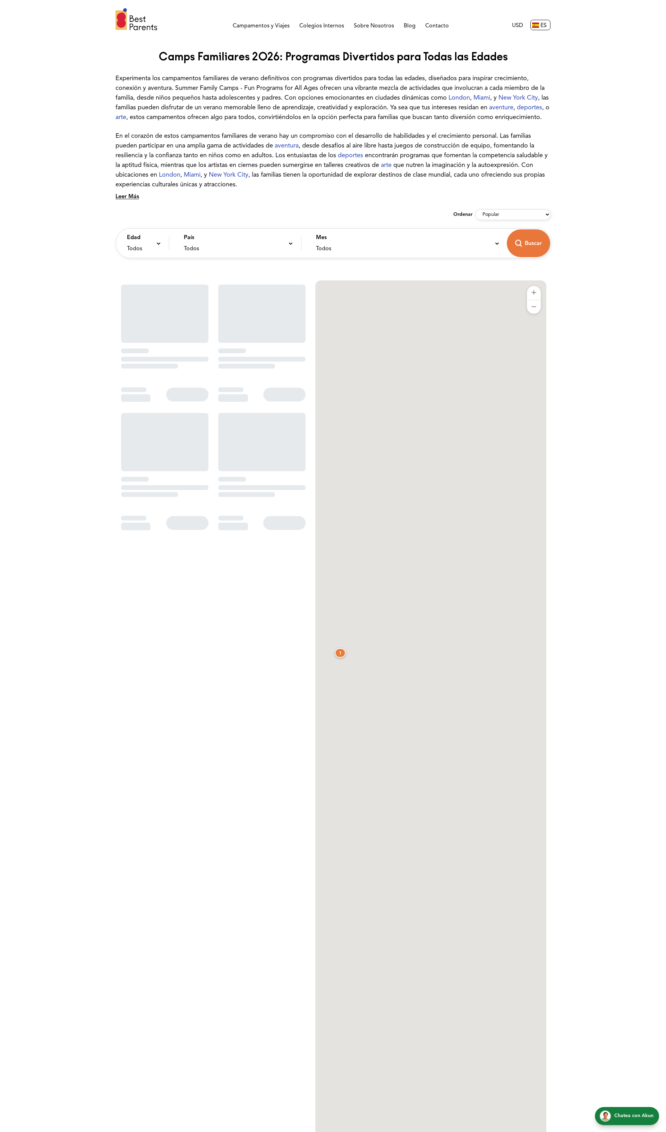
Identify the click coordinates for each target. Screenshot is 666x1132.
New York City (518, 98)
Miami (481, 98)
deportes (529, 108)
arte (121, 118)
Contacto (437, 26)
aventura (287, 146)
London (459, 98)
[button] (140, 243)
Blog (410, 26)
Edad (133, 237)
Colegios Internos (321, 26)
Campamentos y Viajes (261, 26)
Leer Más (127, 197)
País (189, 237)
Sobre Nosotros (374, 26)
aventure (501, 108)
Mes (321, 237)
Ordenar (462, 214)
